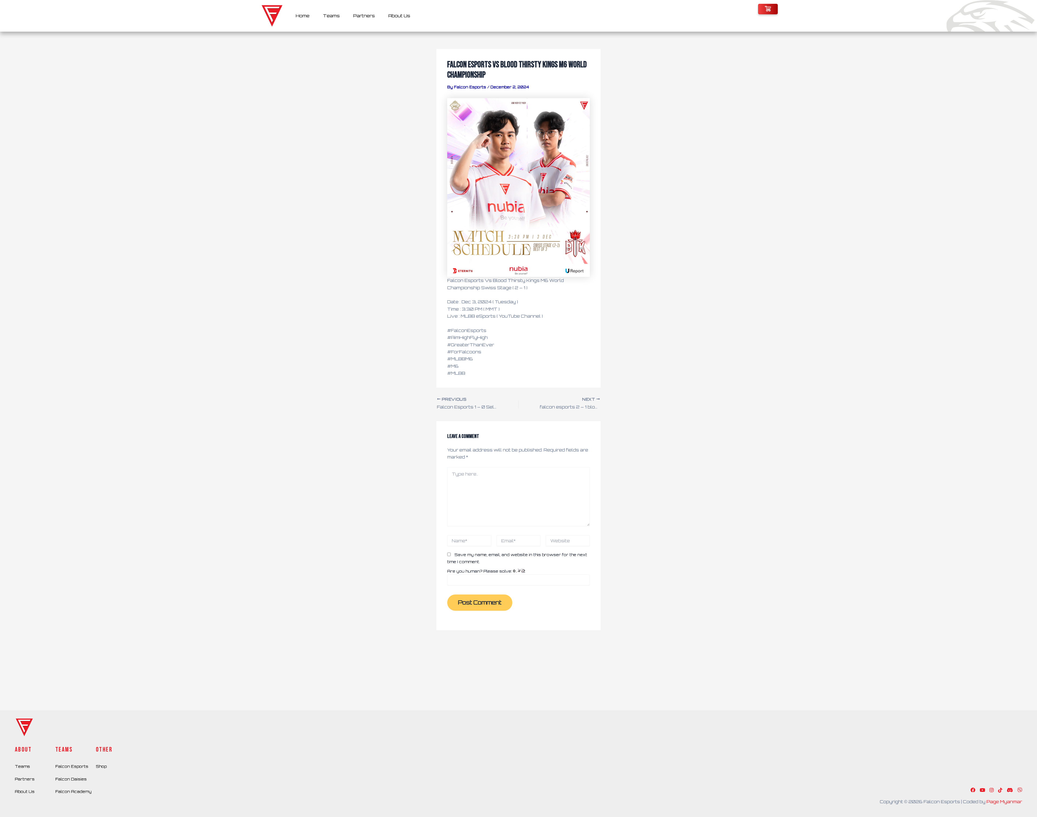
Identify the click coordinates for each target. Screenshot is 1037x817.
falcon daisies (71, 779)
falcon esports (71, 766)
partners (25, 779)
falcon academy (73, 791)
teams (22, 766)
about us (25, 791)
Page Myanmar (1004, 801)
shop (101, 766)
